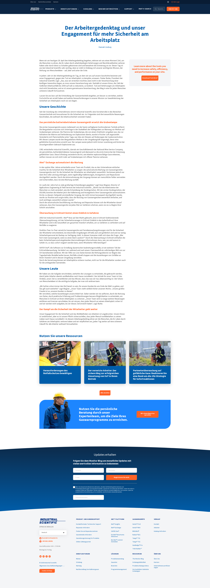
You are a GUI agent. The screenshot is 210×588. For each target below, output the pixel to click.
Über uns (33, 2)
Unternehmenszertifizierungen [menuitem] (162, 567)
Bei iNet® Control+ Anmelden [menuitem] (117, 541)
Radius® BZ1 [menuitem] (136, 535)
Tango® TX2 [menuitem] (136, 542)
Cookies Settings (47, 571)
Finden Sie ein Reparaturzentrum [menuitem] (87, 531)
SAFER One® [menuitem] (115, 531)
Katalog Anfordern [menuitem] (160, 531)
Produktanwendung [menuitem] (117, 559)
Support (128, 9)
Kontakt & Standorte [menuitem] (50, 538)
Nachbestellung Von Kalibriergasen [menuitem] (87, 569)
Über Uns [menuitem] (157, 559)
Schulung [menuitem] (79, 562)
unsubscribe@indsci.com (116, 490)
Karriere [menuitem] (156, 562)
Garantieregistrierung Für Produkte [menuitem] (87, 538)
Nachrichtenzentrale (44, 2)
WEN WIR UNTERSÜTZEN (108, 9)
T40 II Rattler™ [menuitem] (137, 549)
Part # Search (145, 9)
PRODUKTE (49, 9)
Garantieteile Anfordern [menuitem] (84, 535)
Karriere (55, 2)
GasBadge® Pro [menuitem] (137, 545)
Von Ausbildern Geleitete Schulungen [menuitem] (140, 570)
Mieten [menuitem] (78, 559)
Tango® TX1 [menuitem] (136, 538)
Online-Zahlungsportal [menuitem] (83, 542)
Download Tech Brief (149, 78)
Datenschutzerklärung (86, 492)
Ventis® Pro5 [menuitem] (136, 524)
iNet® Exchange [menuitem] (116, 528)
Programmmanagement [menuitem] (119, 569)
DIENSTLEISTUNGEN (69, 9)
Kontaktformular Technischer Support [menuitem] (88, 524)
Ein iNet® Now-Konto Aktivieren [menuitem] (117, 536)
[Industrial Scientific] (36, 9)
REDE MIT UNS (173, 9)
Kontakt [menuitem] (156, 524)
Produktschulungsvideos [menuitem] (140, 566)
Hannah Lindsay (105, 47)
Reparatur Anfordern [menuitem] (83, 528)
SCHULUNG (87, 9)
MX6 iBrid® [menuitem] (135, 531)
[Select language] (168, 2)
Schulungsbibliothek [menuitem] (139, 562)
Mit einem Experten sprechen (148, 414)
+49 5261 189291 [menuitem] (47, 541)
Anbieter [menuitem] (157, 528)
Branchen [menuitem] (114, 566)
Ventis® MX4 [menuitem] (136, 528)
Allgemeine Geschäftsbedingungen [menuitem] (50, 566)
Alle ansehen (105, 393)
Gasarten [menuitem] (114, 562)
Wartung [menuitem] (79, 566)
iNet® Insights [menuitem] (115, 524)
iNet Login (176, 2)
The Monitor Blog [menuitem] (138, 559)
